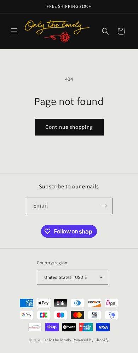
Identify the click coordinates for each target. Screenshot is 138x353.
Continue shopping (69, 126)
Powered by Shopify (91, 339)
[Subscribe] (104, 206)
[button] (14, 31)
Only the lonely (57, 339)
